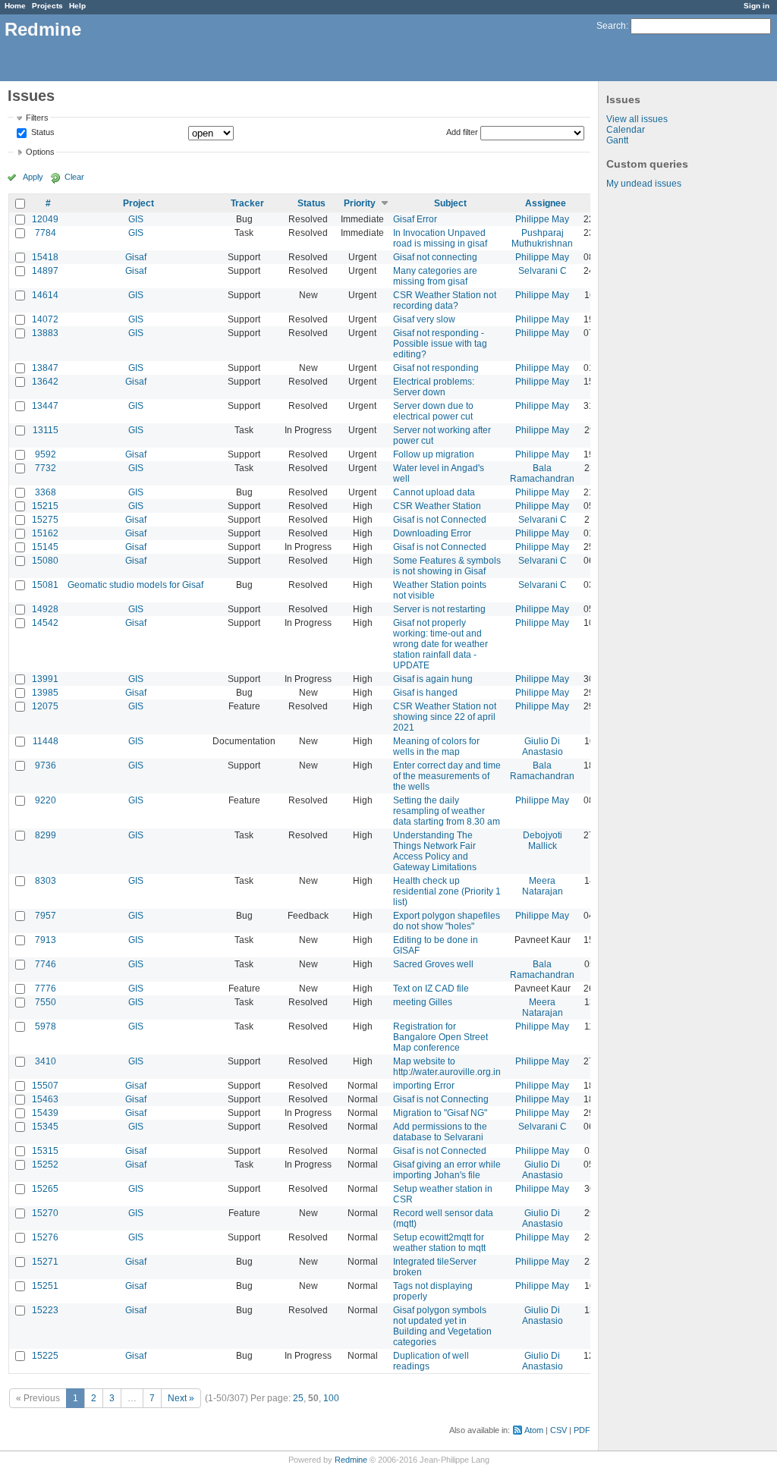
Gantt (617, 140)
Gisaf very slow (424, 319)
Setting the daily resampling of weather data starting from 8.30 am (446, 811)
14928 (45, 609)
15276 (45, 1237)
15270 (45, 1213)
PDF (582, 1430)
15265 (45, 1189)
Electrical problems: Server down (433, 387)
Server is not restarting (439, 609)
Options (40, 151)
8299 (45, 835)
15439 (45, 1113)
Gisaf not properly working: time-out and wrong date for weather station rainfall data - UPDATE (440, 644)
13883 (45, 333)
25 (298, 1398)
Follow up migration (433, 454)
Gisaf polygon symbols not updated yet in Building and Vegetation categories (442, 1326)
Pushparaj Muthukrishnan (542, 238)
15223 (45, 1310)
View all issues (637, 119)
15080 (45, 560)
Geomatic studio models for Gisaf (135, 585)
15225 (45, 1355)
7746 (45, 964)
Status (42, 132)
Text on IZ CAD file (431, 988)
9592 (45, 454)
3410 (45, 1061)
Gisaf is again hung (433, 679)
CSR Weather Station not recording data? (444, 300)
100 (331, 1398)
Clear (74, 176)
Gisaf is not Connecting (441, 1099)
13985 (45, 692)
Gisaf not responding (436, 368)
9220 (45, 800)
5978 (45, 1026)
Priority (360, 203)
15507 (45, 1085)
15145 (45, 547)
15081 (45, 585)
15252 (45, 1164)
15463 (45, 1099)
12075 (45, 706)
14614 (45, 295)
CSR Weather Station (437, 506)
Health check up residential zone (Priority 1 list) (447, 891)
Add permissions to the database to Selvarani (440, 1132)
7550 (45, 1002)
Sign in (756, 6)
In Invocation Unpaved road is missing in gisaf (440, 238)
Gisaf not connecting (435, 257)
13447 (45, 406)
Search (611, 25)
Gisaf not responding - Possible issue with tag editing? (440, 344)
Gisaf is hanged (425, 692)
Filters (37, 117)
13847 (45, 368)
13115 (45, 430)
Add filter (462, 132)
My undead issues (643, 183)
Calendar (625, 129)
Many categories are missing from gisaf (435, 276)
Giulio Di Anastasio (542, 746)
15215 (45, 506)
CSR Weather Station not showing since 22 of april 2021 (444, 717)
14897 (45, 271)
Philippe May (542, 219)
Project (138, 203)
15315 (45, 1151)
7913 (45, 940)
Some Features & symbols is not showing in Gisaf (447, 566)
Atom (533, 1430)
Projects (47, 6)
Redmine (351, 1459)
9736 (45, 765)
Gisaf (135, 257)
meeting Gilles (422, 1002)
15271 (45, 1261)
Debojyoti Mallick (542, 840)
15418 (45, 257)
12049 (45, 219)
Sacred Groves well (433, 964)
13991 (45, 679)
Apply (33, 176)
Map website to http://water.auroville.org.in (447, 1066)
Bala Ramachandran (542, 473)
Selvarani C (542, 271)
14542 (45, 623)
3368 (45, 492)
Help (77, 6)
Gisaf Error (415, 219)
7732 (45, 468)
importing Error (424, 1085)
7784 (45, 233)
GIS (135, 219)
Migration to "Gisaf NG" (440, 1113)
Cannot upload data (434, 492)
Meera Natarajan (542, 886)
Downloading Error (432, 533)
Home (15, 6)
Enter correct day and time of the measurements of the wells (447, 776)
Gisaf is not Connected (439, 519)
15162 (45, 533)
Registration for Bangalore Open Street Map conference (440, 1037)
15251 (45, 1286)
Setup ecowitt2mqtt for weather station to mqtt (439, 1242)
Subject (450, 203)
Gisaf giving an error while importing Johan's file (447, 1169)
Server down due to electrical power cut (433, 411)
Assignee (545, 203)
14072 (45, 319)
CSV (558, 1430)
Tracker (247, 203)
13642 (45, 381)
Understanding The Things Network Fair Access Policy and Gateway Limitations (435, 851)
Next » (181, 1398)
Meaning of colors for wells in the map (436, 746)
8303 (45, 880)
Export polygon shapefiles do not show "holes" (446, 921)
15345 (45, 1126)
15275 (45, 519)
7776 (45, 988)
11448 (45, 741)
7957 (45, 915)
